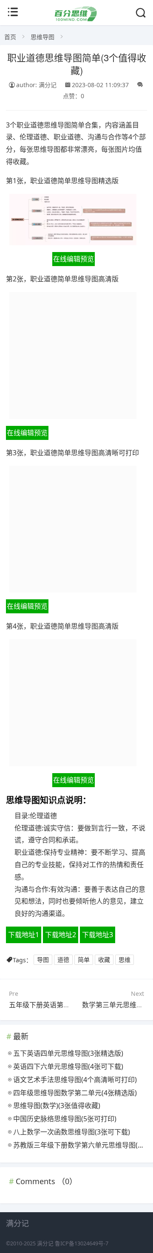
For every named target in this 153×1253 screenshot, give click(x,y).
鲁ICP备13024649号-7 (81, 1243)
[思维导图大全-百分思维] (76, 19)
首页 (10, 37)
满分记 (45, 1243)
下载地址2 (60, 934)
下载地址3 (97, 934)
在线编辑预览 (73, 259)
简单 (84, 960)
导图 (43, 960)
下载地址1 (23, 934)
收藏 (104, 960)
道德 (63, 960)
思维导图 (42, 37)
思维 (124, 960)
